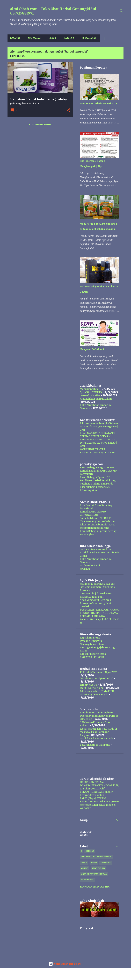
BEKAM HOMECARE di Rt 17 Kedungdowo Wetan (96, 793)
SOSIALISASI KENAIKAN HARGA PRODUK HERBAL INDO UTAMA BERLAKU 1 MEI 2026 (99, 613)
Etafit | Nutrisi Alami (92, 688)
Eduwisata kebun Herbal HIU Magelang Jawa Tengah (97, 693)
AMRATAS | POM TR (92, 657)
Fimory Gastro (88, 684)
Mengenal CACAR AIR (92, 349)
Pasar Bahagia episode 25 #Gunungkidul (95, 488)
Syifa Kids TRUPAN (91, 392)
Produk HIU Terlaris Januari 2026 (98, 103)
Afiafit (84, 868)
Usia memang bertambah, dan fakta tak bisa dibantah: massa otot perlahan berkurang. (97, 524)
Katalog (69, 38)
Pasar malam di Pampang (95, 744)
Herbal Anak (89, 38)
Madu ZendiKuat (89, 389)
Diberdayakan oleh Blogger (67, 964)
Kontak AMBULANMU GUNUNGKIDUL (93, 513)
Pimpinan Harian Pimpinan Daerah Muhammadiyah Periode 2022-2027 (99, 716)
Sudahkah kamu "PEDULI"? (96, 518)
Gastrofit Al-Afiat (90, 395)
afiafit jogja (98, 868)
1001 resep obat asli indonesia (96, 857)
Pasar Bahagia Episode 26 (95, 477)
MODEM (85, 568)
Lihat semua (17, 56)
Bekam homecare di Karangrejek (99, 801)
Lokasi (52, 38)
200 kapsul (106, 862)
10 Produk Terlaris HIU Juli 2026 (98, 672)
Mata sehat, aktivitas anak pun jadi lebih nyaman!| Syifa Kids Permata (97, 587)
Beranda (15, 38)
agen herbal (87, 880)
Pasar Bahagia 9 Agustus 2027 (97, 467)
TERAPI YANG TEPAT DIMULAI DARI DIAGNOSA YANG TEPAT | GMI (98, 443)
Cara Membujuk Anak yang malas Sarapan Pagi (96, 595)
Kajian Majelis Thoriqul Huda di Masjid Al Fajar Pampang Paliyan (98, 732)
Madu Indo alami (90, 565)
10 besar (90, 851)
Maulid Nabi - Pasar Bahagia (96, 738)
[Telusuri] (121, 11)
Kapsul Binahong (90, 637)
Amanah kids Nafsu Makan (96, 398)
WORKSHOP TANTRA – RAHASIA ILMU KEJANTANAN (97, 451)
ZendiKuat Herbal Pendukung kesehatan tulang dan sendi (98, 482)
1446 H (94, 862)
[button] (68, 110)
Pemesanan (34, 38)
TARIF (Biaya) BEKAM (93, 798)
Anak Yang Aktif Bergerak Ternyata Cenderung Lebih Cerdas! (96, 603)
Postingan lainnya (40, 124)
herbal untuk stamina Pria (95, 549)
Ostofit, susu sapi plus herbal (96, 678)
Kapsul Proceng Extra (93, 653)
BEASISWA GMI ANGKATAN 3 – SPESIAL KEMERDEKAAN (98, 434)
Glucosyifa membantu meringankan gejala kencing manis (97, 647)
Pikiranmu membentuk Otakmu (99, 423)
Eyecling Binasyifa (91, 640)
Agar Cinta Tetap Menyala (94, 874)
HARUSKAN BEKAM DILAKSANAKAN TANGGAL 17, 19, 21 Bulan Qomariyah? (99, 785)
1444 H (84, 862)
